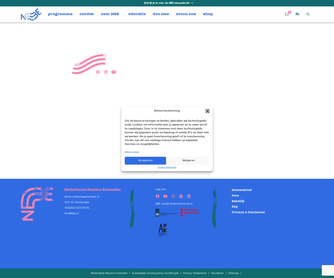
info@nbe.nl (71, 213)
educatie (137, 14)
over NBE (110, 14)
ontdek (86, 14)
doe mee (161, 14)
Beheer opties (132, 152)
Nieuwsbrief (242, 190)
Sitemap (233, 273)
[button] (207, 111)
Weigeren (188, 160)
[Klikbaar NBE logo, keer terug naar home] (31, 14)
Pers (235, 195)
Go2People (172, 273)
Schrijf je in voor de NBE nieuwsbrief (167, 3)
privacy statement (167, 167)
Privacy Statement (195, 273)
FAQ (235, 207)
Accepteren (145, 160)
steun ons (186, 14)
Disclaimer (217, 273)
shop (208, 14)
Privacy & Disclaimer (248, 212)
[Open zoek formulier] (308, 14)
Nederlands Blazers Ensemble (109, 273)
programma (60, 14)
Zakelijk (238, 201)
